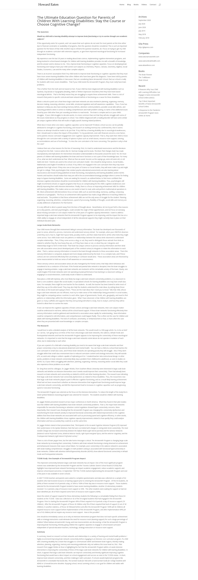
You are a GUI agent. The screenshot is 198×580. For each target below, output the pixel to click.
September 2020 (145, 20)
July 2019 (142, 31)
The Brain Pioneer (145, 75)
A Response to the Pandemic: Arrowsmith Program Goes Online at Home (149, 113)
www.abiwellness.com (147, 65)
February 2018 (144, 38)
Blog (129, 5)
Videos (144, 5)
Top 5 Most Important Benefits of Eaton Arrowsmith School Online (150, 104)
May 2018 (142, 34)
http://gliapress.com (146, 47)
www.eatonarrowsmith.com (149, 57)
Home (122, 5)
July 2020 (142, 24)
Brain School (143, 80)
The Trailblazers (144, 77)
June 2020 (142, 27)
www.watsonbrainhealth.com (149, 61)
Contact (153, 5)
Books (136, 5)
